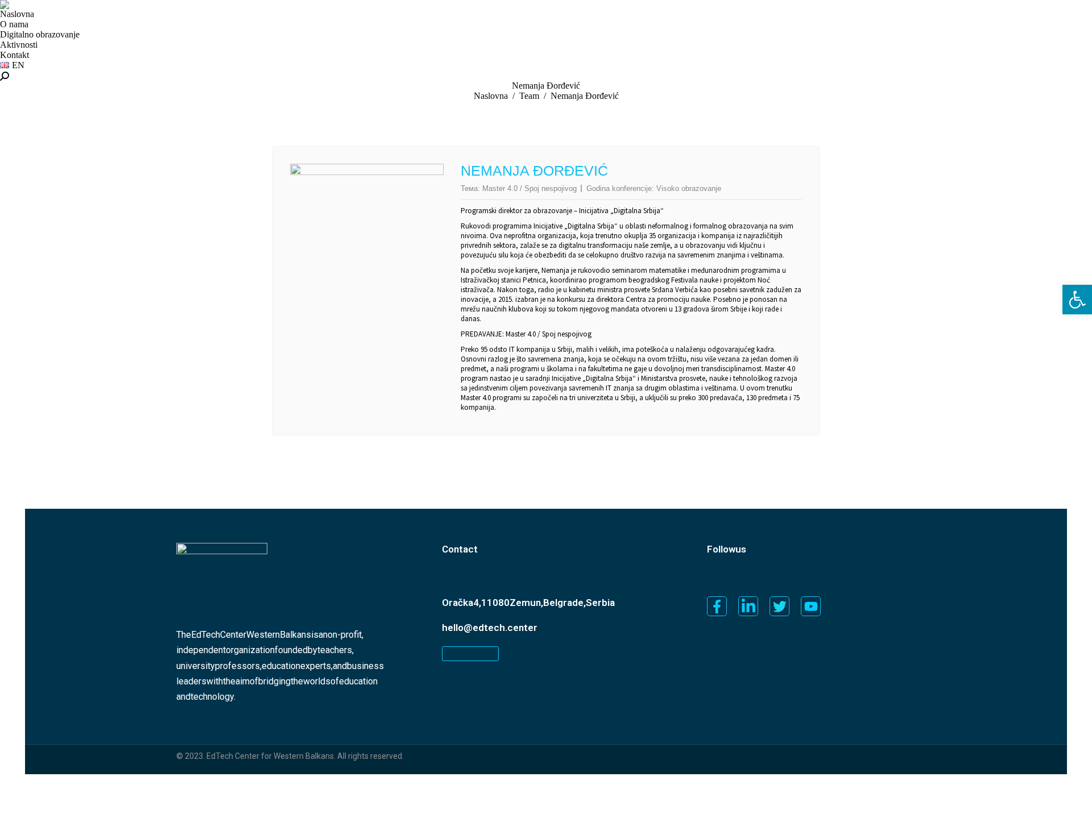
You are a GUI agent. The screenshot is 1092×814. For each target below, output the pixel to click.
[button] (1077, 299)
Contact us (470, 653)
